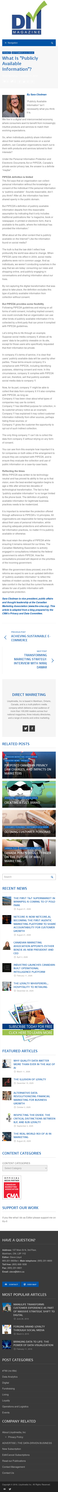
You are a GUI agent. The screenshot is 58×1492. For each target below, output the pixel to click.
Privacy (6, 53)
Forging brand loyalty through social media (29, 1328)
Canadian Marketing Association (21, 757)
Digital (5, 1382)
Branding (9, 798)
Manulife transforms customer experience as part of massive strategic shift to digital (34, 1310)
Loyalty (6, 1400)
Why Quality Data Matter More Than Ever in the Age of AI (34, 1064)
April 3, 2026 (22, 957)
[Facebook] (32, 728)
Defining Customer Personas (27, 832)
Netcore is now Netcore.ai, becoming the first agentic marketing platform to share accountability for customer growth (35, 924)
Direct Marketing (10, 75)
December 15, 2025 (25, 1083)
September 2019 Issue (23, 53)
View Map (31, 1284)
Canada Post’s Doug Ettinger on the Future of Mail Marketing (27, 857)
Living (5, 1394)
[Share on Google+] (28, 81)
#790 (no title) (9, 1370)
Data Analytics (10, 1376)
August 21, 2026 (24, 908)
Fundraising (8, 1388)
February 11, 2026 (24, 975)
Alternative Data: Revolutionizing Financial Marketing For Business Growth (32, 1098)
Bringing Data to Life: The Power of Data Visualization (33, 1343)
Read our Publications (14, 1461)
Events (6, 1412)
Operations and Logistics (15, 1406)
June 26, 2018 (23, 1318)
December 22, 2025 (25, 990)
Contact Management (13, 1466)
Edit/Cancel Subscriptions (16, 1455)
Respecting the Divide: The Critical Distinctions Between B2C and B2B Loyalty (34, 1118)
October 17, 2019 (29, 75)
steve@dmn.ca (16, 1271)
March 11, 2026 (23, 1071)
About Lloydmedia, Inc (14, 1432)
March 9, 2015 (23, 1333)
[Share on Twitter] (24, 81)
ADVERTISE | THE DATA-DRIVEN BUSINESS (27, 1443)
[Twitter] (25, 728)
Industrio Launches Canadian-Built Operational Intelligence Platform (35, 968)
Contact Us (8, 1472)
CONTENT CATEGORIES (16, 1163)
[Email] (4, 1489)
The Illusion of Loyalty (30, 1079)
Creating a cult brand (22, 803)
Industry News (12, 761)
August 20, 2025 (24, 1141)
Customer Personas (15, 827)
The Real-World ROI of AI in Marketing (32, 1135)
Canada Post (11, 848)
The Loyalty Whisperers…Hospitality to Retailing (31, 985)
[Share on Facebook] (19, 81)
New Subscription (11, 1449)
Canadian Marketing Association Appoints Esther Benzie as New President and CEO (34, 948)
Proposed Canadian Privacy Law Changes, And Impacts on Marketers (27, 769)
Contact (13, 1284)
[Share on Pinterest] (32, 81)
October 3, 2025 (23, 1107)
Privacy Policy (15, 1437)
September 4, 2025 (25, 1125)
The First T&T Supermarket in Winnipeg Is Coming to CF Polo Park (34, 901)
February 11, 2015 (24, 1349)
